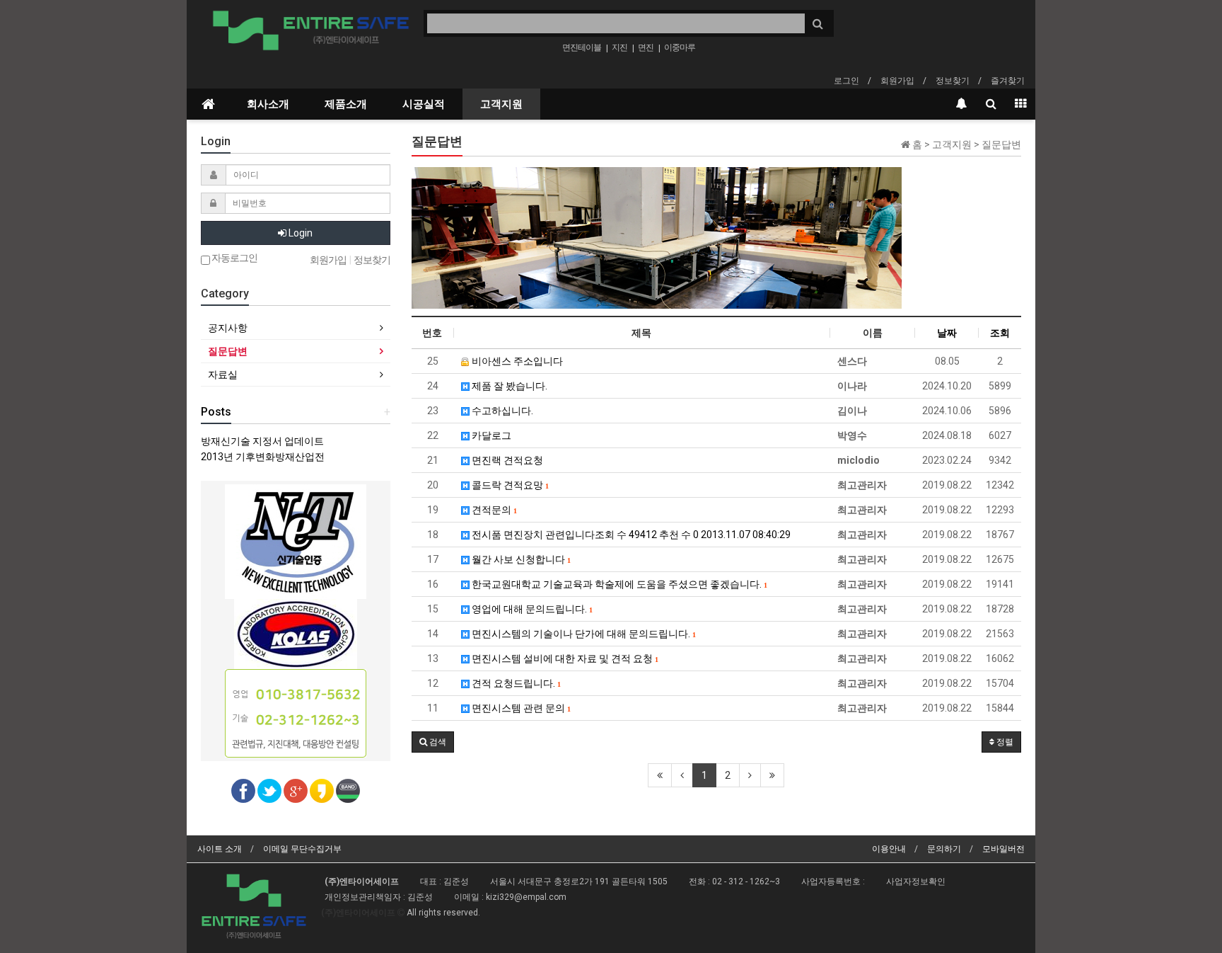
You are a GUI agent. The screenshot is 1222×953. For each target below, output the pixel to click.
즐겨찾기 (1008, 81)
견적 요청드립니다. (515, 683)
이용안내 (889, 849)
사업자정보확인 (915, 881)
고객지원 (501, 104)
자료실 (223, 374)
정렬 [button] (1003, 742)
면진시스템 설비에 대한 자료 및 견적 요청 (564, 658)
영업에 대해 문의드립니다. (531, 609)
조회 (1000, 332)
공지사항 (228, 327)
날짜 (947, 332)
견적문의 (493, 509)
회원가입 (897, 81)
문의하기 (944, 849)
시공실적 (423, 104)
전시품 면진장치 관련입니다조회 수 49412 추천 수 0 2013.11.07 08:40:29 (630, 534)
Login (299, 233)
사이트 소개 (219, 849)
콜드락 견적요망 (509, 485)
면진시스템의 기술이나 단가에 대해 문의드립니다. (582, 633)
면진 (645, 47)
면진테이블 (581, 47)
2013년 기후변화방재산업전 (263, 456)
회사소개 (268, 104)
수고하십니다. (501, 410)
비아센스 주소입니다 (516, 361)
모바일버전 (1003, 849)
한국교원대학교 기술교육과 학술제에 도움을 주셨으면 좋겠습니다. (618, 584)
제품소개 (346, 104)
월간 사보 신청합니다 (520, 559)
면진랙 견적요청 (506, 460)
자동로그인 (233, 258)
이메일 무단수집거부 (302, 849)
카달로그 (490, 435)
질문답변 (228, 351)
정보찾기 (953, 81)
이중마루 (679, 47)
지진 (619, 47)
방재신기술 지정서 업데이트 (262, 441)
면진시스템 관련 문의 (520, 708)
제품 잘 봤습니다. (508, 386)
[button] (433, 742)
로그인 (846, 81)
